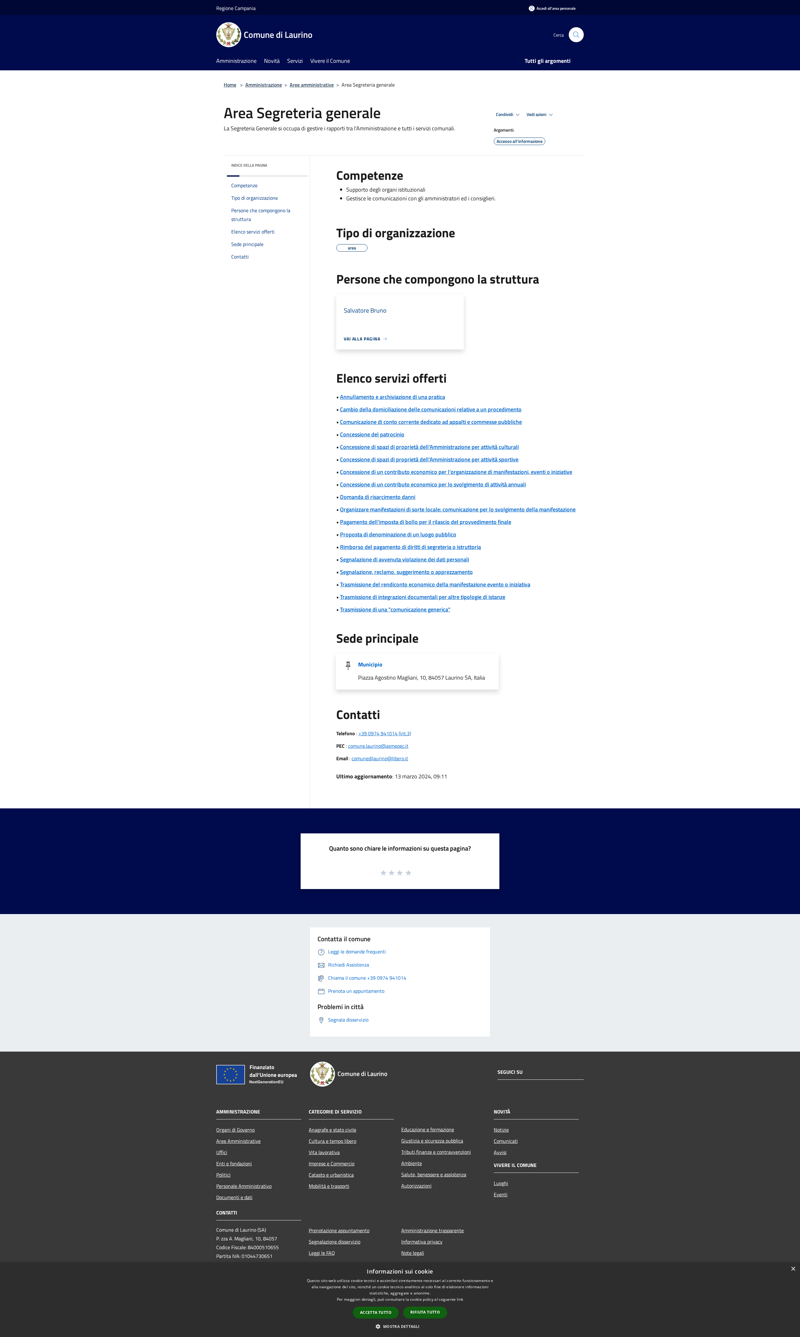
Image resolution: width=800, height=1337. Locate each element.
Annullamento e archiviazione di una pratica (392, 397)
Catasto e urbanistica (331, 1175)
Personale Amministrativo (244, 1186)
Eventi (501, 1194)
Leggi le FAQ (322, 1253)
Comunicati (506, 1141)
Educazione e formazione (427, 1129)
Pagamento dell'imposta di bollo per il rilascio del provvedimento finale (425, 522)
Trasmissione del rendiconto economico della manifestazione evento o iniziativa (435, 584)
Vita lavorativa (324, 1152)
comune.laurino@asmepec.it (378, 746)
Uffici (221, 1152)
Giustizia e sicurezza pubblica (432, 1140)
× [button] (793, 1269)
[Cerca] (576, 34)
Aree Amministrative (238, 1141)
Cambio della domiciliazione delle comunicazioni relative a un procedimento (431, 409)
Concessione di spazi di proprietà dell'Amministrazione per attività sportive (429, 459)
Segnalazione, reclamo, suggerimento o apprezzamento (406, 572)
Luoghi (501, 1183)
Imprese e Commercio (331, 1163)
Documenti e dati (234, 1197)
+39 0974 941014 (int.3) (384, 733)
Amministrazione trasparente (432, 1230)
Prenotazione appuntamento (339, 1230)
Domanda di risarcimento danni (377, 497)
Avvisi (500, 1152)
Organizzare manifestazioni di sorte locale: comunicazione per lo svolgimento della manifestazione (458, 509)
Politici (223, 1175)
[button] (399, 1326)
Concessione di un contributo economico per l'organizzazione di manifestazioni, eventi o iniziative (456, 472)
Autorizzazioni (416, 1185)
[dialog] (400, 1299)
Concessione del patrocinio (372, 434)
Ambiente (411, 1163)
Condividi (505, 114)
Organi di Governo (235, 1129)
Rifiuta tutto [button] (425, 1312)
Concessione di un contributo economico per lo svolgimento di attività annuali (433, 484)
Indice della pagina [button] (249, 165)
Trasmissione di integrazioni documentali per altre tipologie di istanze (422, 597)
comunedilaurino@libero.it (380, 758)
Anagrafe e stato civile (332, 1129)
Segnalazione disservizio (334, 1241)
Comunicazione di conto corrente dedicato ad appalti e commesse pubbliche (431, 422)
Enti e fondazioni (234, 1163)
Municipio (370, 664)
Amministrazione (263, 84)
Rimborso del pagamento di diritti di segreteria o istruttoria (410, 547)
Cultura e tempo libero (332, 1141)
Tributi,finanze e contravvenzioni (436, 1152)
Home (230, 84)
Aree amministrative (312, 84)
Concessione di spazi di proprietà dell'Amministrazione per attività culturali (429, 447)
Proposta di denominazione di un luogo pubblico (398, 534)
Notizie (501, 1129)
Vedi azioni (537, 114)
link (460, 1299)
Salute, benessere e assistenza (433, 1174)
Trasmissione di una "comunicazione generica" (395, 609)
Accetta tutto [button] (376, 1312)
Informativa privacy (421, 1241)
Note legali (412, 1253)
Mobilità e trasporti (329, 1186)
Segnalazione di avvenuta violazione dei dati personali (404, 559)
